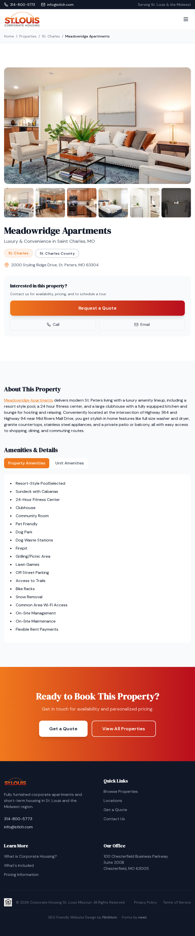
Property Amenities (26, 463)
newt (142, 917)
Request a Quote (97, 308)
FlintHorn (109, 917)
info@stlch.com (18, 827)
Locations (113, 800)
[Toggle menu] (186, 19)
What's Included (19, 865)
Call (56, 324)
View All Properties (123, 729)
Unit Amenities (69, 463)
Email (145, 324)
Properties (28, 36)
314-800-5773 (18, 818)
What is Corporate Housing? (30, 856)
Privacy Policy (145, 902)
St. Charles (51, 36)
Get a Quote (63, 729)
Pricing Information (21, 874)
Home (9, 36)
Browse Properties (121, 791)
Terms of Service (177, 902)
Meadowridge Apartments (28, 400)
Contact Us (114, 818)
